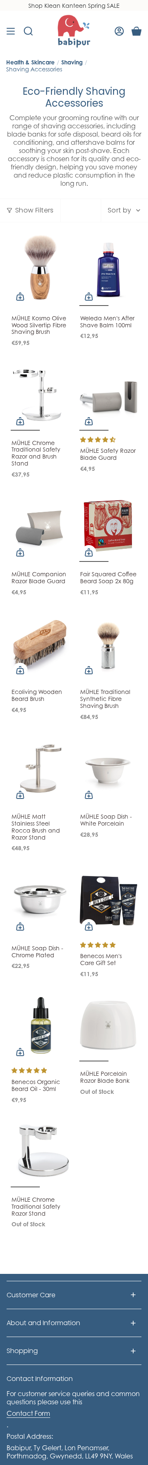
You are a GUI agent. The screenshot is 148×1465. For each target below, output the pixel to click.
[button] (98, 439)
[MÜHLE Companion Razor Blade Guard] (40, 525)
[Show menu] (10, 31)
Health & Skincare (30, 62)
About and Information (43, 1323)
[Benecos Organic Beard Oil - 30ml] (40, 1025)
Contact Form (28, 1413)
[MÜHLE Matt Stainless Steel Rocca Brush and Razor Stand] (40, 767)
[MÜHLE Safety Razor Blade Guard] (108, 394)
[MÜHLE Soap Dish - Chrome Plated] (40, 899)
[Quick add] (20, 296)
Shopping (22, 1350)
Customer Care (31, 1295)
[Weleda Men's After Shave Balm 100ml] (108, 269)
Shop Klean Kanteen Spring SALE (74, 5)
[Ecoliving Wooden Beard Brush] (40, 643)
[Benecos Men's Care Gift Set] (108, 899)
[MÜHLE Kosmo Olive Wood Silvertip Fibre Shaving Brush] (40, 269)
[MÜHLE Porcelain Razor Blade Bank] (108, 1025)
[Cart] (136, 31)
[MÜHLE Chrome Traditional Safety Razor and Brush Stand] (40, 394)
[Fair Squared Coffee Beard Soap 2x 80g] (108, 525)
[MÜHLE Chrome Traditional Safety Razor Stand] (40, 1150)
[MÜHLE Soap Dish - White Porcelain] (108, 767)
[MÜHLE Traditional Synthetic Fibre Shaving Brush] (108, 643)
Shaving (72, 62)
